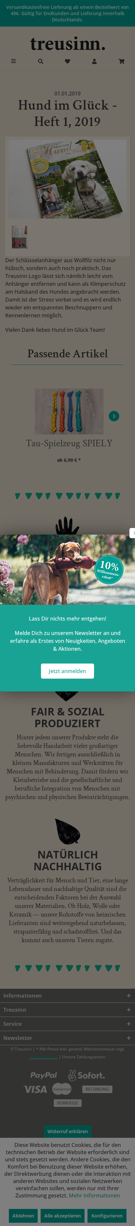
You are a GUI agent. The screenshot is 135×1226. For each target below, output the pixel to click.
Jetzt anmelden (67, 671)
